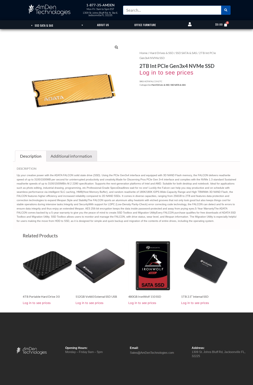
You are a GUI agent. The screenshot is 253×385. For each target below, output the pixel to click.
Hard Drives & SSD (162, 53)
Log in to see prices (166, 72)
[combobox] (42, 25)
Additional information (71, 156)
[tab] (30, 156)
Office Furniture (145, 25)
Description (30, 156)
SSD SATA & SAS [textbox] (42, 25)
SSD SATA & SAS (186, 53)
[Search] (225, 10)
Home (143, 53)
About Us (103, 25)
